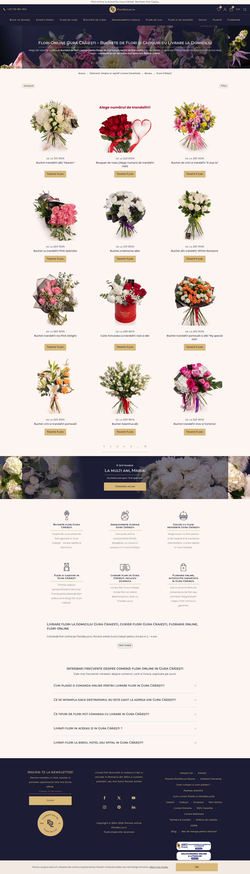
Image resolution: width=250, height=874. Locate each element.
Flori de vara (69, 20)
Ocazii (203, 20)
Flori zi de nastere (180, 20)
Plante (217, 20)
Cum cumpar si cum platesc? (193, 785)
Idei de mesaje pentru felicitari (199, 832)
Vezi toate (125, 645)
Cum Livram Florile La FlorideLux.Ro (194, 796)
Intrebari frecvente (211, 779)
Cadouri (184, 802)
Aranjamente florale (126, 20)
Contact (202, 773)
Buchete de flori (94, 20)
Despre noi (186, 773)
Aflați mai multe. (158, 867)
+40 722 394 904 (17, 9)
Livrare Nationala (194, 814)
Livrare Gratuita (183, 808)
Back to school (20, 20)
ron (238, 9)
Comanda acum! (125, 486)
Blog (174, 832)
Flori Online (215, 802)
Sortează (28, 86)
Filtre (224, 86)
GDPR (194, 826)
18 (145, 446)
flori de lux (122, 9)
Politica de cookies (207, 820)
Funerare (233, 20)
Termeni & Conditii (181, 820)
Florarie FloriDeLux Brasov (180, 779)
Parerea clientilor (194, 791)
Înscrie (50, 800)
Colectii (170, 802)
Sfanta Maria (45, 20)
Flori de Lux (154, 20)
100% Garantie (205, 808)
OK (197, 867)
